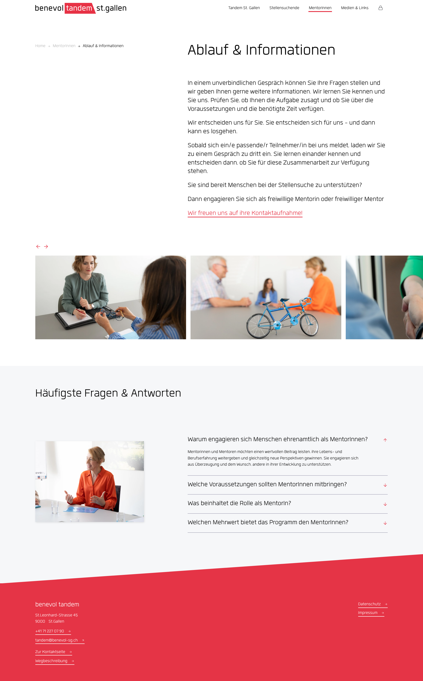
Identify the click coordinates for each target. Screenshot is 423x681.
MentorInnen (64, 46)
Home (40, 46)
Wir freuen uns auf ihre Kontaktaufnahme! (245, 213)
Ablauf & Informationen (103, 46)
